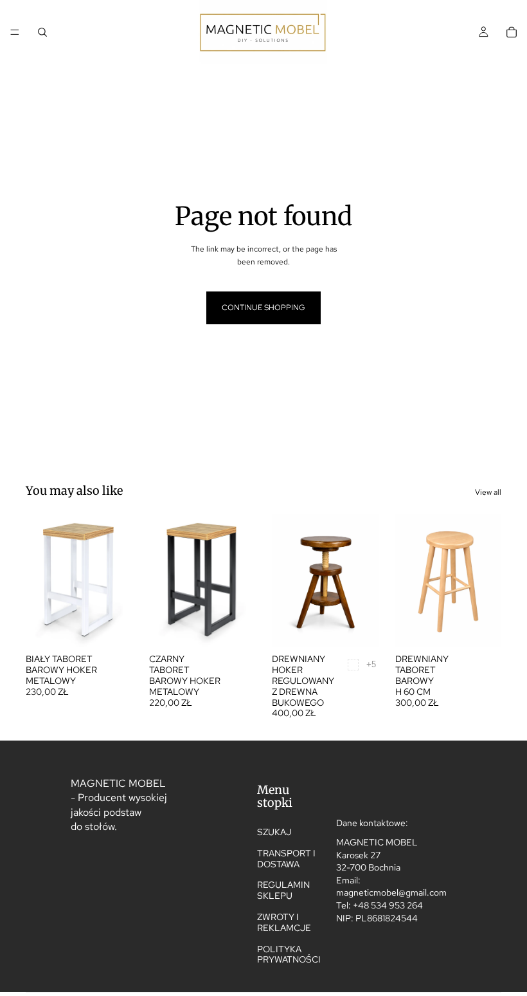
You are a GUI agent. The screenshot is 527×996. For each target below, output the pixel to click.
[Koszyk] (511, 32)
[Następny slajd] (118, 581)
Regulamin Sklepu (283, 890)
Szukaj (274, 832)
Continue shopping (263, 307)
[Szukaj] (42, 32)
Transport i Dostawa (286, 858)
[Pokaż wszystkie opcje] (371, 664)
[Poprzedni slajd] (40, 581)
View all (488, 492)
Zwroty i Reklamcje (284, 922)
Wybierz (123, 627)
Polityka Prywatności (289, 954)
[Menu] (15, 32)
